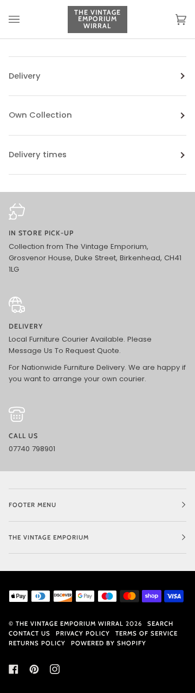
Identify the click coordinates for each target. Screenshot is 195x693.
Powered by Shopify (108, 643)
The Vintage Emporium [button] (49, 537)
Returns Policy (37, 643)
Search (160, 623)
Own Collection (40, 115)
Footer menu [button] (32, 505)
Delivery (25, 75)
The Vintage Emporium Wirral (69, 623)
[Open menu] (25, 19)
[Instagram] (55, 669)
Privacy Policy (83, 633)
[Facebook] (13, 669)
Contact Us (29, 633)
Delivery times (38, 154)
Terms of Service (146, 633)
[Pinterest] (34, 669)
